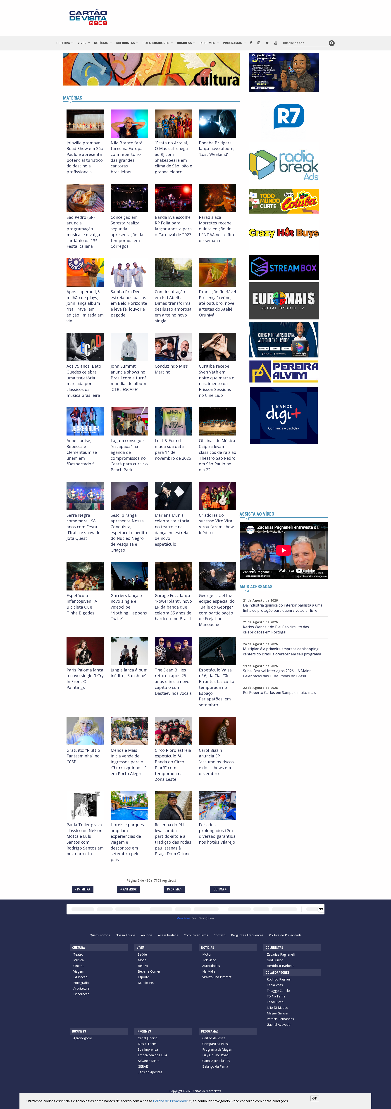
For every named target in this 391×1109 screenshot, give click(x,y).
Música (78, 960)
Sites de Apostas (150, 1072)
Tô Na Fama (276, 996)
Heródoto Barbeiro (281, 966)
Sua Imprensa (148, 1049)
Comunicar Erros (196, 935)
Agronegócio (82, 1038)
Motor (207, 954)
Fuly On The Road (215, 1055)
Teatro (78, 954)
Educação (80, 977)
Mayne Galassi (277, 1013)
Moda (142, 960)
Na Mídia (208, 971)
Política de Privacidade (285, 935)
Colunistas (125, 43)
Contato (220, 935)
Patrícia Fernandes (280, 1019)
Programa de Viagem (217, 1049)
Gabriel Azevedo (279, 1024)
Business (184, 43)
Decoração (81, 994)
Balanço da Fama (215, 1066)
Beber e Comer (149, 971)
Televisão (209, 960)
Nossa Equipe (125, 935)
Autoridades (211, 966)
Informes (207, 43)
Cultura (63, 43)
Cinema (78, 966)
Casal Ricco (275, 1002)
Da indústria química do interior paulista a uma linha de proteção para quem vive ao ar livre (282, 608)
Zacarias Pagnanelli (281, 954)
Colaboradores (156, 43)
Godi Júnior (275, 960)
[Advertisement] (236, 20)
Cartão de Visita (213, 1038)
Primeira (83, 889)
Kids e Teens (147, 1044)
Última (219, 889)
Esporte (143, 977)
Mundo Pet (146, 982)
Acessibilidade (168, 935)
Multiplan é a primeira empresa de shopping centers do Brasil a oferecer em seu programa (282, 651)
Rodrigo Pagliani (279, 979)
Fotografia (81, 982)
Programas (232, 43)
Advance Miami (149, 1061)
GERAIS (143, 1066)
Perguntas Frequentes (247, 935)
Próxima (173, 889)
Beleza (143, 966)
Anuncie (147, 935)
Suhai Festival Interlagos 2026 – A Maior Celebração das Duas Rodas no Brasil (277, 673)
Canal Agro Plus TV (216, 1061)
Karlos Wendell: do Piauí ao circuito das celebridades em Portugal (276, 629)
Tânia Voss (275, 985)
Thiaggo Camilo (278, 990)
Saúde (142, 954)
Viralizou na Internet (216, 977)
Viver (82, 43)
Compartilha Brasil (215, 1044)
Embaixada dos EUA (152, 1055)
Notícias (101, 43)
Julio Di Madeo (277, 1007)
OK (314, 1098)
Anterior (129, 889)
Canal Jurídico (147, 1038)
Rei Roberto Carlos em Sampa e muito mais (279, 692)
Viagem (78, 971)
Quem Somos (100, 935)
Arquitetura (81, 988)
